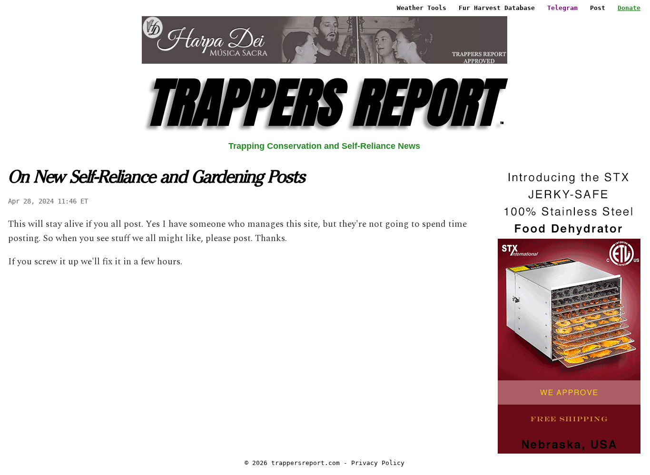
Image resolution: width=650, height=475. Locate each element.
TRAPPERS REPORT (324, 102)
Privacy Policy (377, 462)
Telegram (562, 7)
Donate (629, 7)
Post (597, 7)
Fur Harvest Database (497, 7)
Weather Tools (421, 7)
